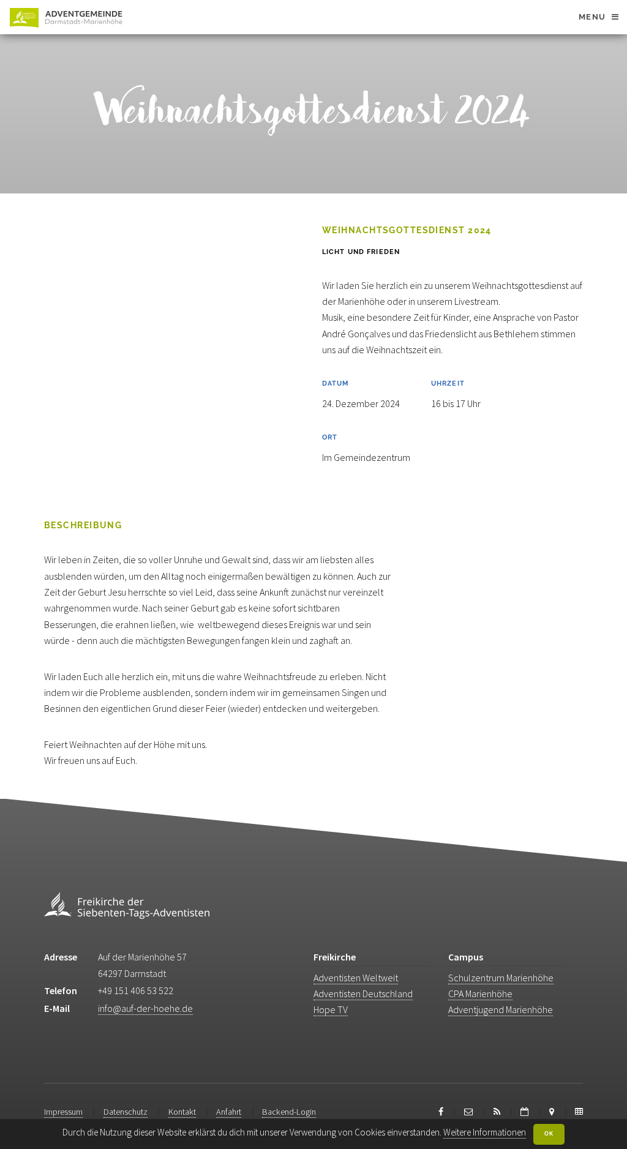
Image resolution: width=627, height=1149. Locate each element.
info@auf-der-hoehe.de (145, 1008)
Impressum (63, 1111)
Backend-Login (289, 1111)
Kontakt (182, 1111)
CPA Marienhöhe (480, 993)
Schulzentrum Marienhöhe (501, 977)
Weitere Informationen (484, 1132)
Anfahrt (228, 1111)
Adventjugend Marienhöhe (500, 1009)
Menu (592, 16)
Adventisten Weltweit (356, 977)
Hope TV (331, 1009)
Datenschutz (125, 1111)
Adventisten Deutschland (363, 993)
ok (549, 1134)
